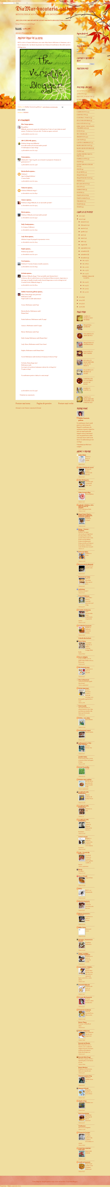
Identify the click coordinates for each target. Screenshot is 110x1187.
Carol (23, 261)
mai (82, 235)
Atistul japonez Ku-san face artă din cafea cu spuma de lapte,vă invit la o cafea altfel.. (85, 974)
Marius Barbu (25, 171)
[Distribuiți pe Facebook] (23, 110)
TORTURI (80, 204)
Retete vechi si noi (83, 1031)
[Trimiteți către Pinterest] (24, 110)
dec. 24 (85, 285)
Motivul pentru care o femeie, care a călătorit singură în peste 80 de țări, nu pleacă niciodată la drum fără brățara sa (85, 1048)
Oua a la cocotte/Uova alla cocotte (89, 1013)
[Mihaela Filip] (77, 51)
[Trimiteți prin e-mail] (18, 110)
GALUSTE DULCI (82, 123)
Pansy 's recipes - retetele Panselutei (84, 954)
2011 (80, 216)
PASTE (79, 162)
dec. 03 (85, 260)
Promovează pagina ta (81, 41)
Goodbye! (81, 871)
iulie (82, 241)
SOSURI (79, 192)
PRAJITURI (80, 175)
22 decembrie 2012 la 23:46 (29, 391)
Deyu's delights (83, 657)
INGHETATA (81, 137)
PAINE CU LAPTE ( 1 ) (87, 389)
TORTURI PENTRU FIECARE (84, 1149)
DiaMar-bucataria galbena (46, 9)
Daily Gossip (25, 224)
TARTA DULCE (82, 195)
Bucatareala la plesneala (85, 564)
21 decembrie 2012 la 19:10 (29, 254)
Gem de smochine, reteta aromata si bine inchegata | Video (85, 760)
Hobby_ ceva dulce (84, 718)
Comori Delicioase (83, 596)
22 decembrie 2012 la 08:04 (29, 285)
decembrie (84, 258)
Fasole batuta (89, 732)
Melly (80, 889)
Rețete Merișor (83, 1067)
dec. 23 (85, 282)
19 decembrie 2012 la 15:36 (29, 165)
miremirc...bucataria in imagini (85, 940)
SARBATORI (81, 189)
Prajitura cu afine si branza (88, 918)
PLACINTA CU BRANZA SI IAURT (88, 371)
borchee (62, 1181)
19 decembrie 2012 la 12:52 (29, 150)
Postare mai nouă (23, 403)
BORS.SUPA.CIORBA (83, 104)
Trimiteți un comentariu (27, 395)
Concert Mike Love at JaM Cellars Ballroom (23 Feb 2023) (85, 660)
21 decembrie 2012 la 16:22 (29, 230)
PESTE (79, 169)
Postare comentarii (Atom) (33, 408)
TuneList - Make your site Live (10, 1)
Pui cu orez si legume (84, 1127)
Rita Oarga (24, 124)
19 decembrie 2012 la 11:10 (29, 134)
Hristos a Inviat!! (83, 591)
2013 (80, 297)
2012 (80, 219)
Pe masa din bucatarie (85, 997)
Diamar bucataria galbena (82, 37)
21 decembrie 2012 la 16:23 (29, 242)
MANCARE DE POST (83, 145)
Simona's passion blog (85, 1076)
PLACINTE (80, 172)
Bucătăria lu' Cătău (84, 577)
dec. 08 (85, 264)
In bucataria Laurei (84, 730)
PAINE (79, 151)
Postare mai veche (66, 403)
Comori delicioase (32, 42)
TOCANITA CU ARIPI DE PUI (89, 334)
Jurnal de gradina (83, 767)
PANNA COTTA (82, 159)
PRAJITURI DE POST (83, 178)
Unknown (24, 188)
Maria (23, 212)
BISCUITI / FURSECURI (84, 97)
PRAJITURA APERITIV (87, 326)
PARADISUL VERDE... (85, 967)
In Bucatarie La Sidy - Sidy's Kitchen (85, 743)
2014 (80, 300)
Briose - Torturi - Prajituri (83, 529)
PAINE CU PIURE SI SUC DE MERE (88, 318)
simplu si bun (82, 1101)
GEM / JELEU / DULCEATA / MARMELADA (85, 127)
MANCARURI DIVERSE (84, 148)
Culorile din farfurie (84, 638)
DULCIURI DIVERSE (83, 120)
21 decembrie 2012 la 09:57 (29, 218)
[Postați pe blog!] (20, 110)
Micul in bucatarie (84, 901)
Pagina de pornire (44, 403)
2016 (80, 307)
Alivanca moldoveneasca (89, 1079)
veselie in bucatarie (84, 1162)
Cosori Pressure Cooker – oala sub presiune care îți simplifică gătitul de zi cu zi (85, 695)
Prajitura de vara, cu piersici (88, 988)
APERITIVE (80, 94)
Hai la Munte (89, 719)
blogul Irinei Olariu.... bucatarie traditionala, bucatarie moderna (85, 515)
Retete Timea (82, 1022)
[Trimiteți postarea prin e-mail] (62, 107)
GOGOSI (80, 131)
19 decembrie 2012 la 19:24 (29, 181)
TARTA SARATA (82, 198)
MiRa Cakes (82, 927)
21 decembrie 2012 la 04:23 (29, 205)
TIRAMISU (80, 201)
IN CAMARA (81, 134)
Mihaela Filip (79, 49)
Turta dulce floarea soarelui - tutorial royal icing (89, 601)
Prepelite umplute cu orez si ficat (88, 1091)
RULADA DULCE (82, 184)
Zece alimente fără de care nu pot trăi (89, 1034)
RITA (19, 42)
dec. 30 (85, 289)
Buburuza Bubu (83, 552)
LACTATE (80, 140)
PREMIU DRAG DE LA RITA (88, 277)
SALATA (80, 187)
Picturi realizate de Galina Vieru (89, 796)
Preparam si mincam (84, 1010)
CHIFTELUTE (81, 115)
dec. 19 (85, 273)
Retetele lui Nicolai (84, 1043)
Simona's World (83, 1088)
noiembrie (84, 254)
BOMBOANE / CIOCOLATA (81, 100)
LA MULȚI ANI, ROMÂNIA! (83, 820)
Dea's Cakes (82, 641)
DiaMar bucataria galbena (29, 292)
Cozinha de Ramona (84, 610)
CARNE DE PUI (82, 112)
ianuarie (83, 222)
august (83, 245)
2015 (80, 303)
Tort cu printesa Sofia (84, 509)
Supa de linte (89, 877)
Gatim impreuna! (83, 688)
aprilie (83, 232)
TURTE (79, 207)
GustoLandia (82, 706)
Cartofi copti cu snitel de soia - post (89, 483)
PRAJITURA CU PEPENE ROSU (89, 343)
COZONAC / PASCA (83, 118)
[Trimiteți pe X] (21, 110)
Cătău (23, 157)
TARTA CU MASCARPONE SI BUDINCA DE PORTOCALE (89, 399)
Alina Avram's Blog (84, 492)
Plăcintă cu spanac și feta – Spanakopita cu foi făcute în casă (85, 1060)
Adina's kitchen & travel (85, 467)
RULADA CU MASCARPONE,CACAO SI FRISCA (89, 363)
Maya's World (82, 876)
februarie (84, 225)
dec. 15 (85, 270)
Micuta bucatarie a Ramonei (84, 914)
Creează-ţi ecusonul (81, 53)
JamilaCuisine (82, 757)
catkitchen (81, 589)
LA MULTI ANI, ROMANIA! (83, 792)
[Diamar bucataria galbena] (77, 39)
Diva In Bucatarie (83, 680)
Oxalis (87, 768)
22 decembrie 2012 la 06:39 (29, 267)
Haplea (23, 249)
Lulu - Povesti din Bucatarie (83, 853)
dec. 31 (85, 292)
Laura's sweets (83, 837)
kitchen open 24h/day (85, 779)
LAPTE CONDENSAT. (84, 142)
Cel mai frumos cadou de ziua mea (89, 1000)
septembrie (84, 248)
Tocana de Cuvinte (84, 1132)
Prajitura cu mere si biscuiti (88, 670)
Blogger (75, 1181)
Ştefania (24, 273)
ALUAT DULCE (82, 91)
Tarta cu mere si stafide (87, 458)
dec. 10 (85, 267)
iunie (82, 238)
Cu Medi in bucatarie (84, 626)
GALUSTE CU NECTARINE (88, 352)
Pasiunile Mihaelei (84, 985)
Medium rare (89, 1102)
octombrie (84, 251)
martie (83, 228)
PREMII (25, 112)
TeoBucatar (82, 1126)
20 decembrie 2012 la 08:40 (29, 193)
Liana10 (23, 200)
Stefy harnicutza (83, 1113)
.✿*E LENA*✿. (26, 140)
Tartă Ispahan (89, 494)
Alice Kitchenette (83, 480)
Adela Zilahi (82, 455)
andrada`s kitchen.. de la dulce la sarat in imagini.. (85, 506)
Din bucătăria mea (83, 667)
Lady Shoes (24, 236)
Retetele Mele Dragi (84, 1057)
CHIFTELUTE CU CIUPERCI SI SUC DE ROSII (88, 381)
